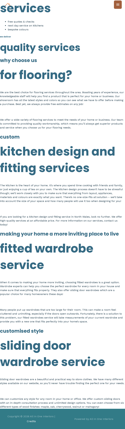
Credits (31, 421)
